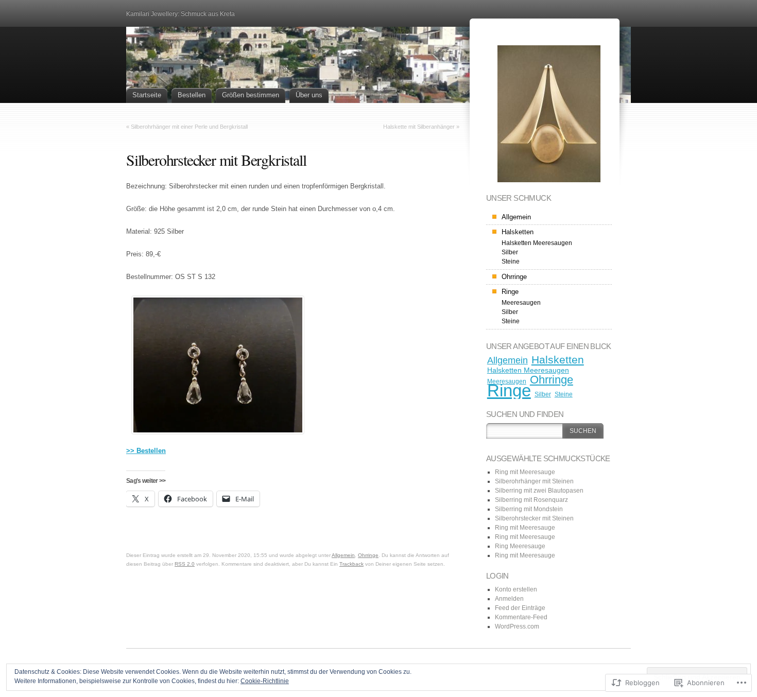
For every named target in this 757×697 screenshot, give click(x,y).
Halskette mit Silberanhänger (419, 127)
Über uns (309, 95)
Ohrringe (368, 555)
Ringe (510, 291)
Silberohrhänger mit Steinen (534, 481)
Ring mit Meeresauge (525, 472)
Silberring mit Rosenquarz (531, 499)
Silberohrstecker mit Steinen (534, 518)
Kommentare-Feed (521, 617)
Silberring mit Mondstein (529, 509)
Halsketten (518, 232)
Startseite (146, 95)
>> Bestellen (146, 451)
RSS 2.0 (185, 564)
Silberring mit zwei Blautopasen (539, 490)
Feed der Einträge (520, 608)
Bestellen (191, 95)
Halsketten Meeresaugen (537, 243)
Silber (510, 252)
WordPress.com (517, 626)
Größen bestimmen (250, 95)
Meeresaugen (521, 302)
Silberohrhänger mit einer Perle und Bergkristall (189, 127)
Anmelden (509, 598)
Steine (511, 261)
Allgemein (343, 555)
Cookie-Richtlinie (264, 681)
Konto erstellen (516, 589)
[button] (210, 360)
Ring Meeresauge (520, 546)
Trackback (351, 564)
